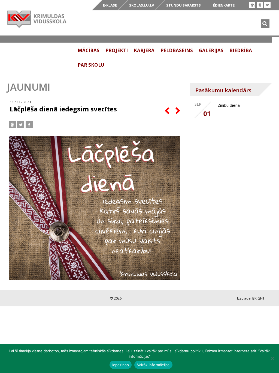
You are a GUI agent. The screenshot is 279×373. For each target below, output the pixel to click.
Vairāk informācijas (153, 365)
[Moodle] (252, 5)
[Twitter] (267, 5)
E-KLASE (110, 5)
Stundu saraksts (183, 5)
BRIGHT (258, 298)
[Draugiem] (260, 5)
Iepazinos (120, 365)
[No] (272, 358)
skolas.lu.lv (141, 5)
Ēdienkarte (224, 5)
